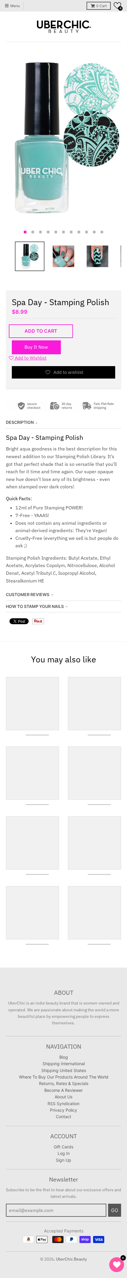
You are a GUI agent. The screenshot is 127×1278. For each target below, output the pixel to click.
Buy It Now (36, 347)
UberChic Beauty (71, 1259)
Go (114, 1210)
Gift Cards (63, 1146)
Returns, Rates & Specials (63, 1083)
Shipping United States (63, 1070)
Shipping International (64, 1063)
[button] (117, 5)
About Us (63, 1096)
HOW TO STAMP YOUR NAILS (35, 606)
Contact (63, 1116)
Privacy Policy (63, 1110)
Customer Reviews (27, 594)
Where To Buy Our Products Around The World (63, 1076)
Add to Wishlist (30, 358)
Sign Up (63, 1160)
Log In (64, 1153)
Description (20, 422)
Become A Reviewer (63, 1090)
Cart (101, 6)
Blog (63, 1057)
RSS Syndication (63, 1103)
